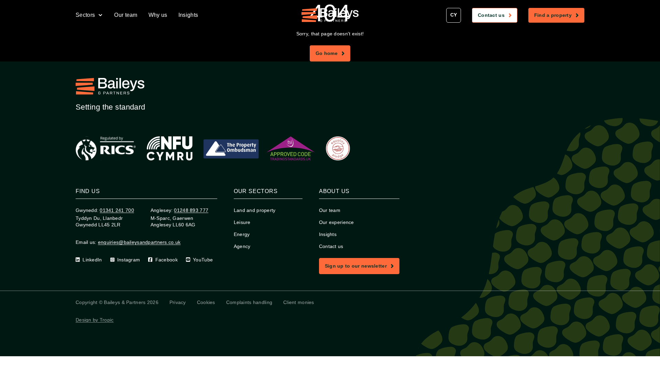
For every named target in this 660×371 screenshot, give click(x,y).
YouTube (203, 259)
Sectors (85, 15)
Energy (242, 234)
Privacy (177, 302)
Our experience (336, 222)
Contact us (497, 16)
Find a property (559, 16)
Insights (188, 15)
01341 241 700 (117, 210)
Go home (332, 54)
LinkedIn (92, 259)
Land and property (255, 210)
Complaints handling (249, 302)
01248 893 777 (191, 210)
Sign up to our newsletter (361, 267)
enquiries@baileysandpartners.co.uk (139, 242)
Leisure (242, 222)
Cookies (206, 302)
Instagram (128, 259)
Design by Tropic (94, 320)
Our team (126, 15)
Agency (242, 246)
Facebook (166, 259)
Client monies (298, 302)
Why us (157, 15)
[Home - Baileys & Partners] (330, 15)
